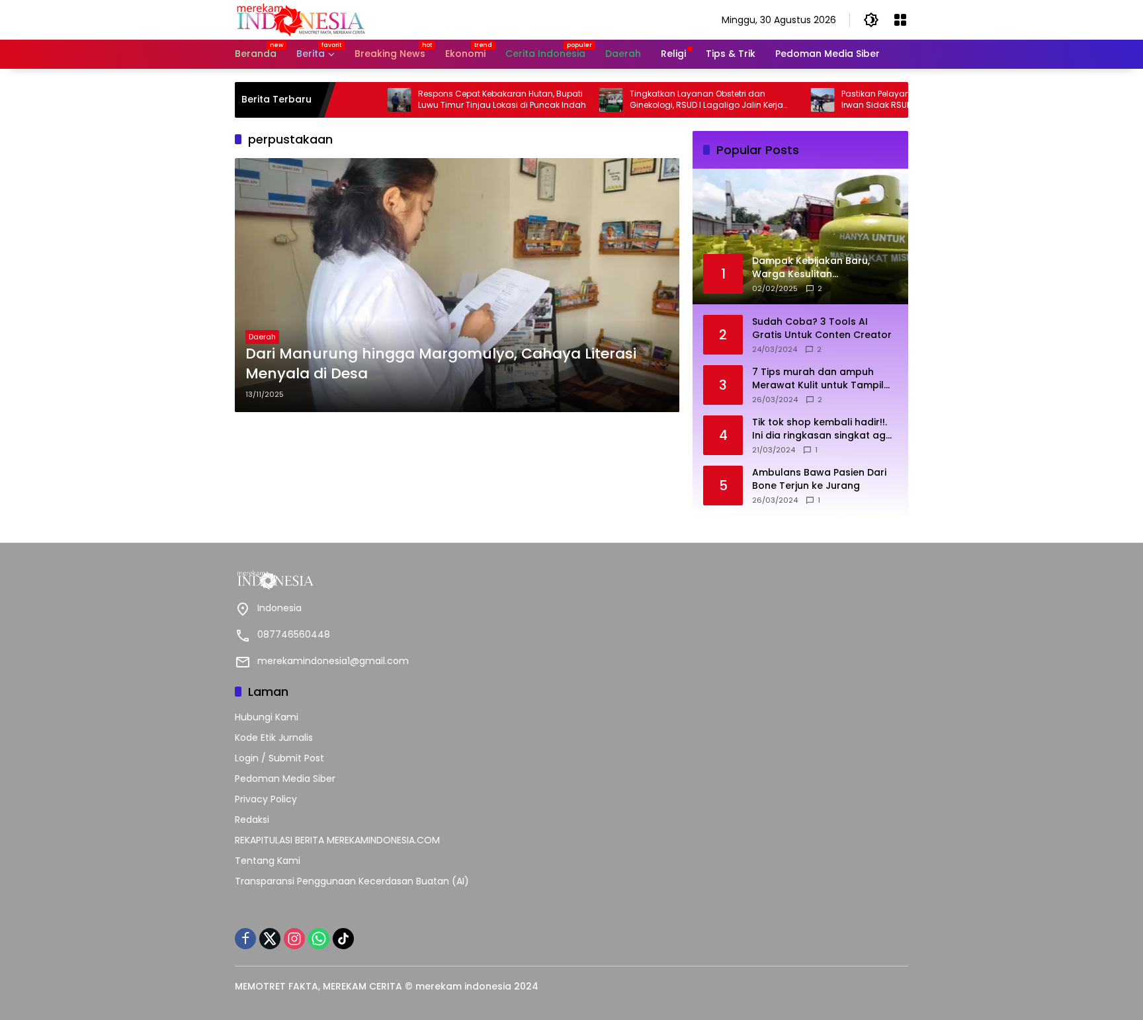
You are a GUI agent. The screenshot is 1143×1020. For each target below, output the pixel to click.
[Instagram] (294, 938)
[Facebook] (245, 938)
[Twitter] (269, 938)
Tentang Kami (267, 860)
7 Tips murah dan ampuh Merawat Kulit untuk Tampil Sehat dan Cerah (818, 379)
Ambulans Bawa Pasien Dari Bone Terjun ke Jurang (819, 479)
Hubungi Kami (266, 717)
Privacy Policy (266, 799)
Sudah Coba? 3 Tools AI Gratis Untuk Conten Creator (822, 328)
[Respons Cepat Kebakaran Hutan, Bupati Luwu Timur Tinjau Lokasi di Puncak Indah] (362, 100)
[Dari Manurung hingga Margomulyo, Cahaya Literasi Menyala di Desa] (457, 285)
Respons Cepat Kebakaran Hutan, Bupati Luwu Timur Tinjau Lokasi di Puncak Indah (464, 99)
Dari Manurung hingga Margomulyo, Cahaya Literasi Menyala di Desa (440, 364)
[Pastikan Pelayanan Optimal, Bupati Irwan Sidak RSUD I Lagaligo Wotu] (785, 100)
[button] (871, 20)
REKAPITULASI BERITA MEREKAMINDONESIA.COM (337, 840)
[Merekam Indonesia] (301, 19)
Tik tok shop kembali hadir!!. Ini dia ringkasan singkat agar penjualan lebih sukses (824, 429)
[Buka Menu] (900, 20)
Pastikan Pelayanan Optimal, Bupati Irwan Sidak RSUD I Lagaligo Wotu (876, 99)
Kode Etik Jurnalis (274, 737)
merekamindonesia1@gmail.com (333, 660)
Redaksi (252, 819)
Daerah (262, 336)
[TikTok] (343, 938)
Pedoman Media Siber (285, 778)
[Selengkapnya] (400, 580)
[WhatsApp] (318, 938)
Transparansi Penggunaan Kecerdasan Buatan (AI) (352, 881)
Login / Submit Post (279, 758)
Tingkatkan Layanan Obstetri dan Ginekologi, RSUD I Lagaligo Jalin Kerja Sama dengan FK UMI (668, 100)
